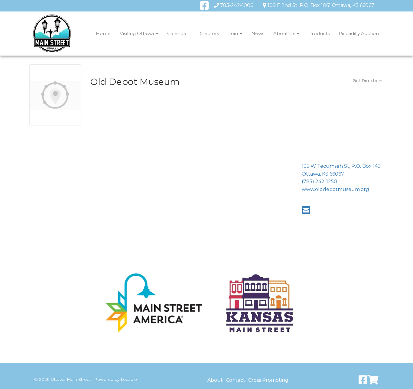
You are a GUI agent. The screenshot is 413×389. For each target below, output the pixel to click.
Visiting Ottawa (137, 33)
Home (103, 33)
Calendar (177, 33)
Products (319, 33)
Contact (235, 380)
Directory (208, 33)
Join (234, 33)
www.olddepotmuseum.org (335, 189)
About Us (284, 33)
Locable (129, 379)
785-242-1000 (237, 5)
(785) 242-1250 (319, 181)
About (215, 380)
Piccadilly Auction (359, 33)
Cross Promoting (268, 380)
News (257, 33)
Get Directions (368, 80)
